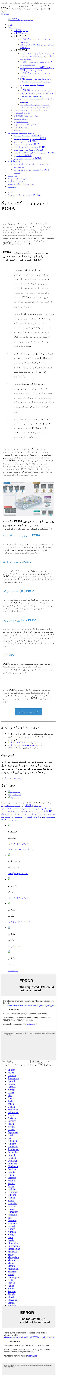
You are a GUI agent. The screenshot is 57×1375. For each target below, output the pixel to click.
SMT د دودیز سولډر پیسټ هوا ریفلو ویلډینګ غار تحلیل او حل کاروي (36, 81)
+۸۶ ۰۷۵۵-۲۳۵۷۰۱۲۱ (20, 849)
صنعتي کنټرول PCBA (26, 144)
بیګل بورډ (20, 118)
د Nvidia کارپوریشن (26, 115)
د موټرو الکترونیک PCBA (30, 138)
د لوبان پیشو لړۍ (25, 124)
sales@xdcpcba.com (18, 873)
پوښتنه (12, 186)
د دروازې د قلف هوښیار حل (30, 110)
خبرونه (12, 175)
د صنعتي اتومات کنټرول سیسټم (32, 808)
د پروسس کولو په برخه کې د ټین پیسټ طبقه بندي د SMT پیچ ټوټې (37, 56)
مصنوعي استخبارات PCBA (30, 147)
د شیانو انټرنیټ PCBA (28, 149)
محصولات (12, 27)
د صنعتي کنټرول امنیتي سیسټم (23, 809)
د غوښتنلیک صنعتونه (21, 132)
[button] (28, 711)
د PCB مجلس (21, 30)
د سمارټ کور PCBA (25, 141)
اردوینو (19, 130)
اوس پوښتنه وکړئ (12, 778)
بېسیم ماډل (21, 127)
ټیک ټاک (13, 970)
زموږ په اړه (15, 181)
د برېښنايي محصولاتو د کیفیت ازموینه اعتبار (35, 105)
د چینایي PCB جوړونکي (9, 818)
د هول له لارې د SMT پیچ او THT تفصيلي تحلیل (37, 69)
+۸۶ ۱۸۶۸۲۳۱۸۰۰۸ (19, 922)
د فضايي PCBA (23, 155)
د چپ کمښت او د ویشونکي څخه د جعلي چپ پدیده (38, 94)
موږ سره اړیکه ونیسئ (21, 183)
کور (10, 24)
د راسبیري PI (22, 112)
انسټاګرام (15, 946)
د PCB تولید (22, 33)
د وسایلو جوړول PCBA (28, 158)
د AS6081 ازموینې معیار (35, 90)
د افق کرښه (21, 121)
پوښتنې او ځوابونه (20, 178)
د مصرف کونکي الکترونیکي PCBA (34, 152)
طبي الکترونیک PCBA (27, 135)
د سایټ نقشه (12, 805)
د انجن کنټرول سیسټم (27, 816)
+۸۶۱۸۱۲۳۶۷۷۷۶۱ (19, 844)
